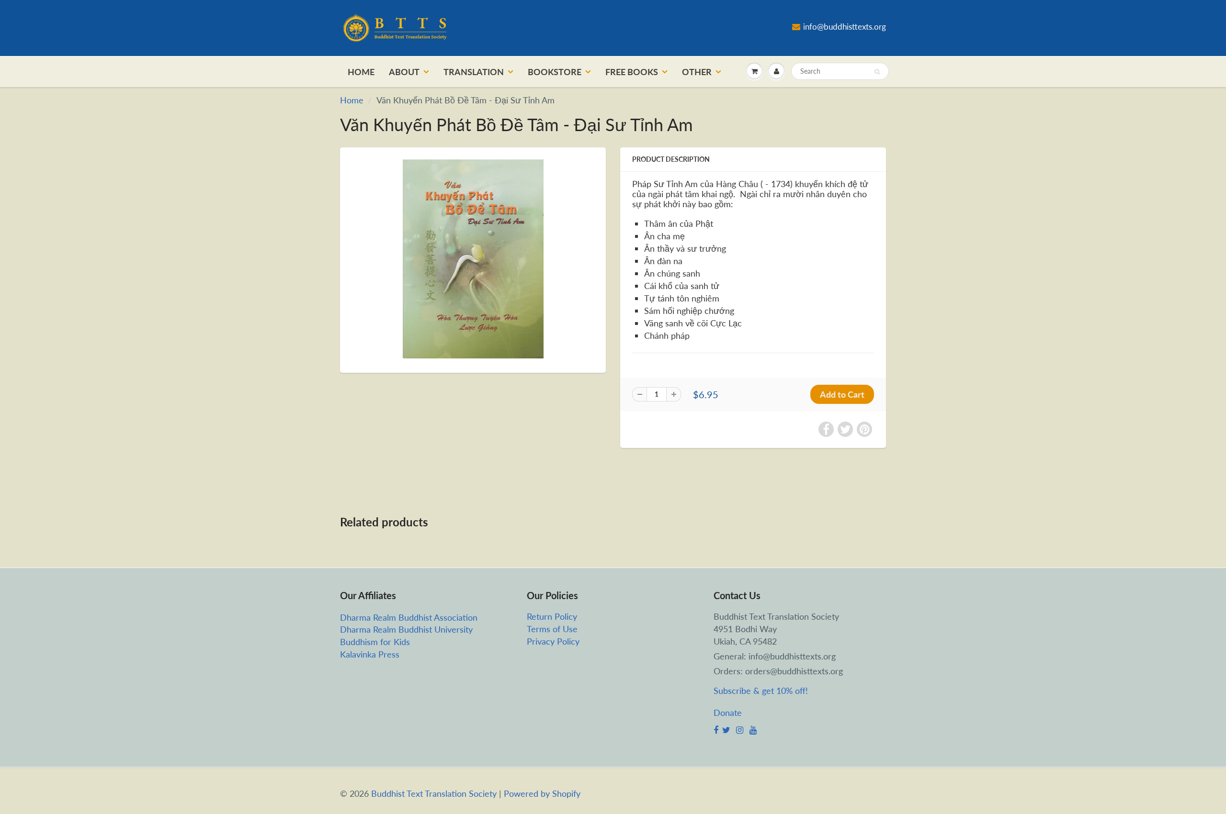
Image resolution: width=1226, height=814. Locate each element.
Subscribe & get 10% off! (761, 690)
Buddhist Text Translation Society (434, 793)
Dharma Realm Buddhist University (406, 629)
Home (361, 72)
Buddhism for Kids (375, 641)
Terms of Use (552, 629)
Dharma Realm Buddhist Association (408, 617)
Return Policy (552, 616)
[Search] (877, 71)
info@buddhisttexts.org (844, 27)
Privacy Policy (553, 641)
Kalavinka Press (369, 654)
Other (697, 72)
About (404, 72)
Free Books (631, 72)
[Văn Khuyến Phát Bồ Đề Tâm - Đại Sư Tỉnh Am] (472, 258)
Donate (728, 712)
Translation (473, 72)
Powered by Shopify (542, 793)
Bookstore (554, 72)
